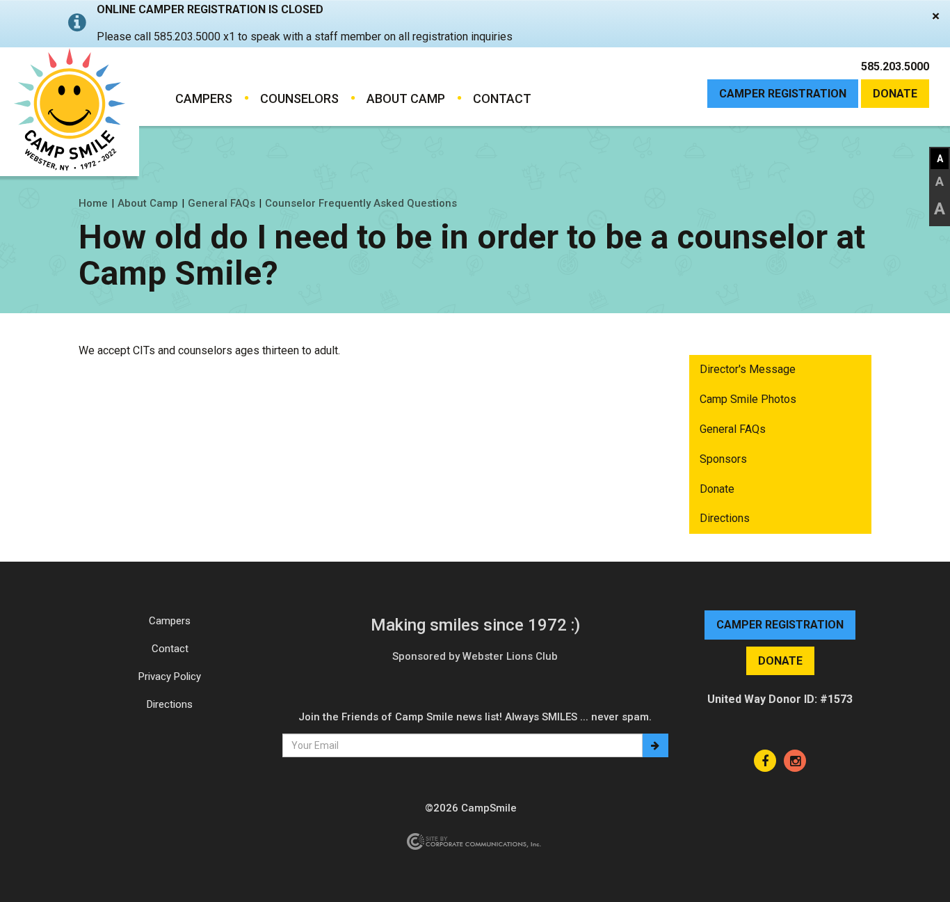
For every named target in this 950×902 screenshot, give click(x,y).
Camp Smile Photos (748, 399)
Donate (895, 93)
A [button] (940, 158)
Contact (502, 98)
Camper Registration (782, 93)
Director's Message (748, 369)
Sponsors (723, 459)
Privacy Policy (169, 676)
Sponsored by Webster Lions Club (475, 656)
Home (93, 203)
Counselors (299, 98)
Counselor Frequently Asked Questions (361, 203)
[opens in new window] (765, 761)
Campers (203, 98)
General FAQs (221, 203)
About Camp (406, 98)
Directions (725, 518)
